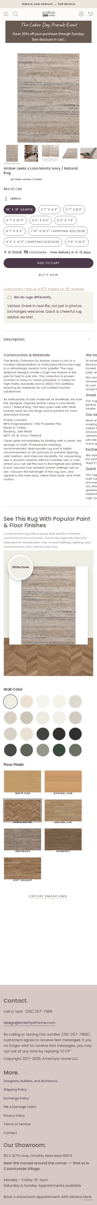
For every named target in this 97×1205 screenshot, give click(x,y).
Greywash (22, 850)
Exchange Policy (16, 1098)
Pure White (59, 717)
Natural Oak (63, 792)
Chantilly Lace (43, 701)
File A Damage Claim (20, 1107)
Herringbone (22, 821)
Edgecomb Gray (10, 717)
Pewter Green (26, 750)
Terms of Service (17, 1124)
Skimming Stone (10, 734)
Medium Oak (63, 821)
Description (14, 339)
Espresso (63, 850)
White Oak (22, 792)
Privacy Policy (14, 1115)
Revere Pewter (26, 717)
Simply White (59, 701)
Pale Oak (75, 701)
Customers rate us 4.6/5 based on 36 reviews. (44, 289)
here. (87, 1196)
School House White (26, 734)
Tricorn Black (75, 734)
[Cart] (90, 14)
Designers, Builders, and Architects (30, 1081)
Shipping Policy (15, 1089)
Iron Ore (43, 734)
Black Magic (59, 734)
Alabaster (43, 717)
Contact (10, 1133)
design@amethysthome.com (29, 1022)
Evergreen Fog (43, 750)
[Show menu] (5, 14)
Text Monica (66, 4)
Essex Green (59, 750)
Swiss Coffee (26, 701)
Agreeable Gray (75, 717)
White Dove (10, 701)
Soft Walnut (22, 879)
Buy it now (48, 275)
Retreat (75, 750)
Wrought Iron (10, 750)
